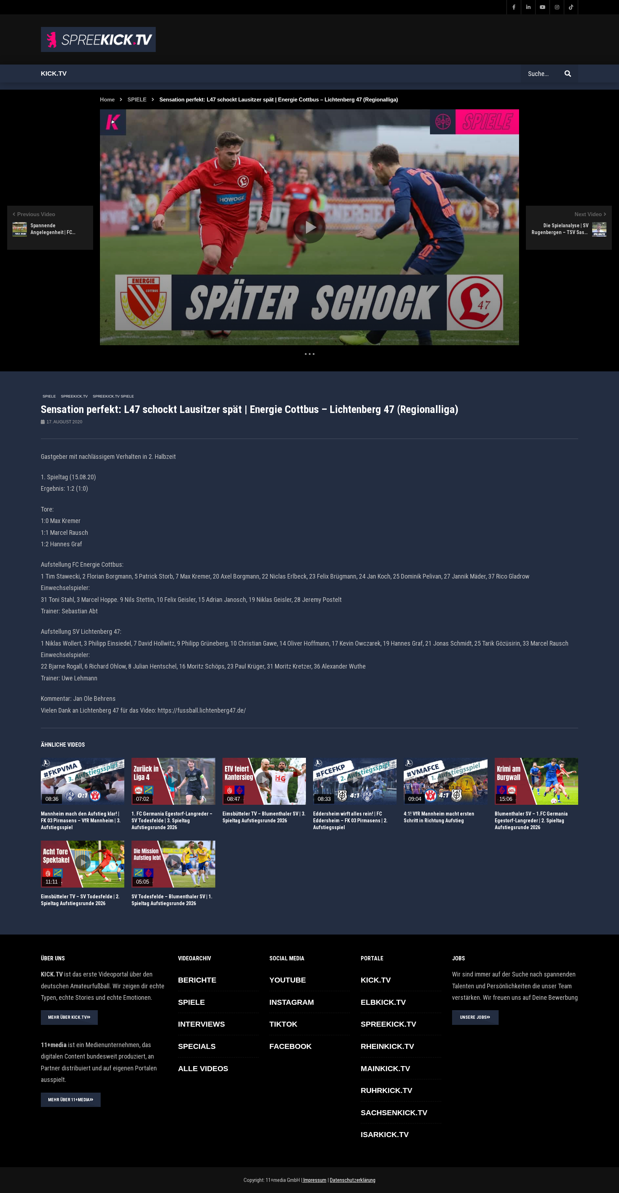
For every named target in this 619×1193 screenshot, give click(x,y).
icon (83, 780)
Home (107, 99)
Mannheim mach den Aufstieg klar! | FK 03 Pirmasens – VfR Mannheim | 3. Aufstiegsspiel (81, 820)
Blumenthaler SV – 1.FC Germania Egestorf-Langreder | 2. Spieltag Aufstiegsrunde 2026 (531, 820)
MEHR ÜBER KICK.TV (67, 1017)
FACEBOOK (290, 1046)
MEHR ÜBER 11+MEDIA (69, 1099)
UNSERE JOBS (473, 1017)
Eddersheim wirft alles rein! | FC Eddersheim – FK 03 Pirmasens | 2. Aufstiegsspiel (350, 820)
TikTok (283, 1024)
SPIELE (137, 99)
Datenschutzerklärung (352, 1180)
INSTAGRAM (291, 1002)
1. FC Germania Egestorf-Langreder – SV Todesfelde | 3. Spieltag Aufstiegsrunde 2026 (171, 820)
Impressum (314, 1180)
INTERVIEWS (201, 1024)
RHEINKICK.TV (387, 1046)
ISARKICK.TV (385, 1134)
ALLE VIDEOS (203, 1068)
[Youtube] (542, 7)
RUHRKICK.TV (386, 1090)
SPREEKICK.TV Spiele (113, 396)
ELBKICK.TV (383, 1002)
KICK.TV (376, 980)
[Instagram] (557, 7)
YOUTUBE (287, 980)
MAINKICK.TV (385, 1068)
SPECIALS (197, 1046)
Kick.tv (54, 73)
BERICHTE (197, 980)
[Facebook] (514, 7)
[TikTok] (571, 7)
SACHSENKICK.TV (394, 1112)
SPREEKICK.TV (74, 396)
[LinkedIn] (528, 7)
